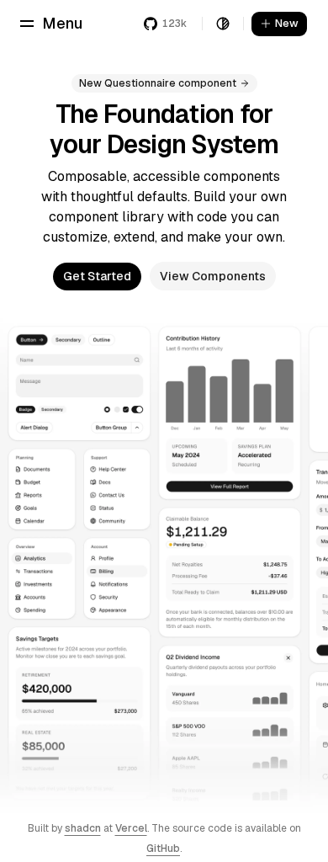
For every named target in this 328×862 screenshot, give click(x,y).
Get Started (97, 276)
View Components (213, 276)
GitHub (163, 848)
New (287, 23)
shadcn (83, 828)
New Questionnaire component (157, 83)
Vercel (131, 828)
